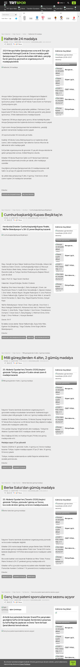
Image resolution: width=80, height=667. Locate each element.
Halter (24, 34)
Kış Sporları (26, 592)
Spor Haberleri (6, 34)
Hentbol (25, 210)
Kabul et (73, 663)
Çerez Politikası (25, 664)
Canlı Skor (4, 18)
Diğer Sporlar (16, 34)
